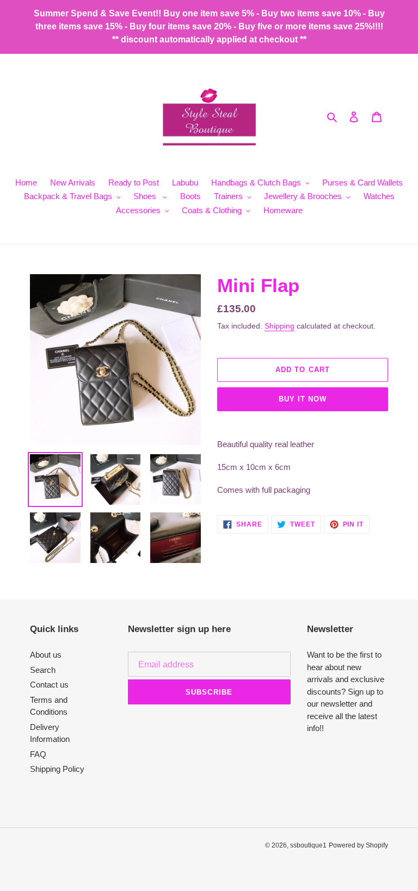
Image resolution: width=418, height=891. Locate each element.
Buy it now (303, 399)
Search (43, 670)
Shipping (279, 325)
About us (46, 654)
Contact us (49, 684)
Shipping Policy (57, 769)
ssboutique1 (308, 845)
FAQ (38, 754)
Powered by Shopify (358, 845)
